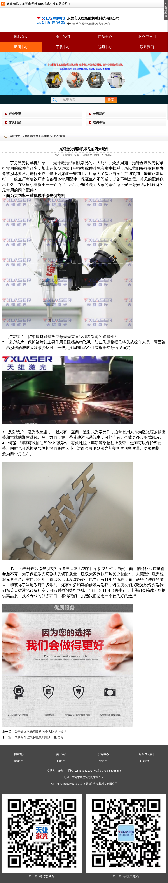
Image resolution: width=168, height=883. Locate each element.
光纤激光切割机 (67, 163)
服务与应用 (147, 36)
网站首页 (21, 36)
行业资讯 (15, 113)
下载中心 (63, 47)
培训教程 (99, 122)
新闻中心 (21, 47)
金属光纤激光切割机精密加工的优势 (38, 737)
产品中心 (105, 36)
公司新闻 (99, 113)
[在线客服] (166, 1)
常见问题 (15, 122)
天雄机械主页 (30, 136)
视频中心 (105, 47)
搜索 (111, 99)
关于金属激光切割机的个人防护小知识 (40, 731)
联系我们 (147, 47)
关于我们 (63, 36)
